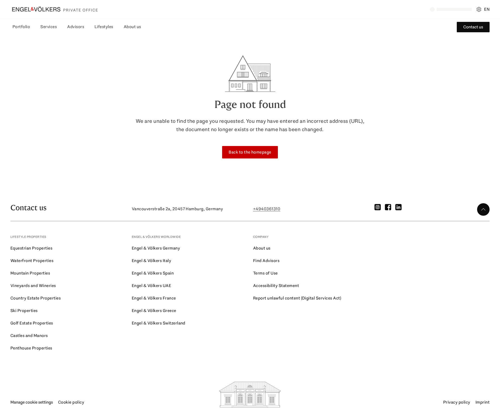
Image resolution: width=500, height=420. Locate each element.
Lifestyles (104, 26)
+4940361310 (266, 209)
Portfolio (21, 26)
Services (48, 26)
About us (132, 26)
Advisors (75, 26)
